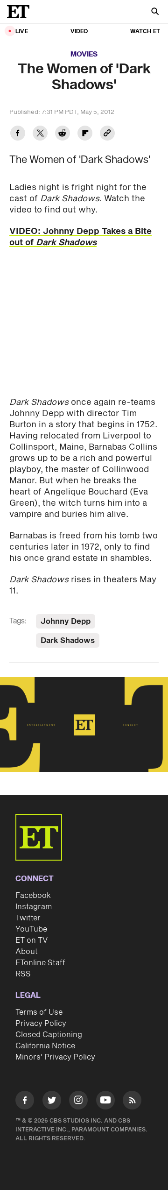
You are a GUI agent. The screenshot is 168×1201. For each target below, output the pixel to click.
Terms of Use (39, 1012)
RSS (23, 974)
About (26, 951)
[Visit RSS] (132, 1102)
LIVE (21, 31)
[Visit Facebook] (24, 1102)
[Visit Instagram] (78, 1102)
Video (79, 31)
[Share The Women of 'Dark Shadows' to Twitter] (40, 134)
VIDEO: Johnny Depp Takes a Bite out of (80, 237)
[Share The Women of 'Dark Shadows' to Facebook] (17, 134)
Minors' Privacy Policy (55, 1057)
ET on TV (31, 940)
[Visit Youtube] (105, 1100)
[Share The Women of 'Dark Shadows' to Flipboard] (85, 134)
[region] (84, 724)
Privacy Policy (40, 1023)
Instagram (33, 906)
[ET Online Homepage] (21, 11)
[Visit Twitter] (51, 1102)
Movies (84, 54)
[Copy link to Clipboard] (107, 134)
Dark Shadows (68, 640)
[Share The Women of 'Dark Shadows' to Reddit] (62, 134)
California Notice (45, 1046)
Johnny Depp (66, 621)
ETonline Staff (40, 962)
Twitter (28, 918)
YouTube (31, 929)
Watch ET (145, 31)
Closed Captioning (48, 1034)
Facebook (33, 895)
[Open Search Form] (155, 12)
